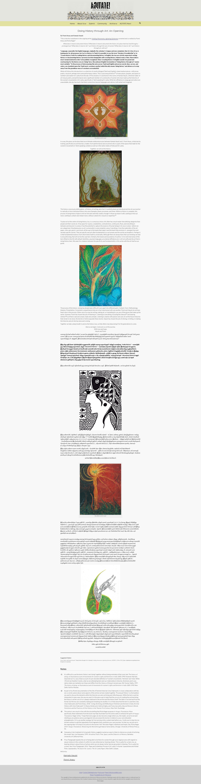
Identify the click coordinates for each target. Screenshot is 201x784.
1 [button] (61, 674)
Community (102, 24)
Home (72, 24)
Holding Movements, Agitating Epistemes (105, 38)
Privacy (92, 774)
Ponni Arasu (69, 759)
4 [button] (61, 732)
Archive (112, 24)
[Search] (140, 23)
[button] (70, 64)
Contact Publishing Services (90, 772)
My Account (101, 772)
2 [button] (61, 691)
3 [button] (61, 711)
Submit (92, 24)
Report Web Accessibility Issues (113, 772)
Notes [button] (63, 669)
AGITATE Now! (125, 24)
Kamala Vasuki (70, 755)
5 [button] (61, 740)
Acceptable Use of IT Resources (102, 774)
